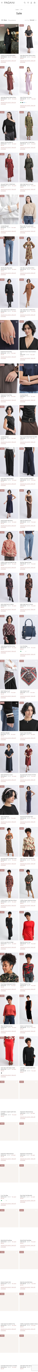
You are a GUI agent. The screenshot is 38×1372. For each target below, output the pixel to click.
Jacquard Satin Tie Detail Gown (9, 858)
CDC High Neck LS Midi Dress (8, 309)
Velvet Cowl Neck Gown (26, 1026)
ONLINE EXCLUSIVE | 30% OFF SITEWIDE (8, 61)
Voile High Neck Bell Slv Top (8, 1324)
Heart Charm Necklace (26, 732)
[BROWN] (24, 651)
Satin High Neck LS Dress (7, 604)
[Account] (31, 2)
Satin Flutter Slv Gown (25, 97)
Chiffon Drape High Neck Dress (9, 900)
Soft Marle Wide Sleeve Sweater (9, 1366)
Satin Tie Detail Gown (25, 520)
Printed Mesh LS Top (25, 984)
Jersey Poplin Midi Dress (7, 520)
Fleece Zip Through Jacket (26, 226)
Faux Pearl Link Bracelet (26, 1195)
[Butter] (3, 1073)
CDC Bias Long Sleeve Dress (27, 267)
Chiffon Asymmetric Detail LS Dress (29, 1324)
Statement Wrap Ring (6, 351)
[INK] (24, 102)
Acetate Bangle (5, 226)
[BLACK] (22, 102)
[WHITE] (22, 651)
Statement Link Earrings (26, 1153)
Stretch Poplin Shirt (6, 1282)
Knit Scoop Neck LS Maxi (7, 942)
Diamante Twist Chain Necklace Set (28, 352)
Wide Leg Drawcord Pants (26, 478)
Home (17, 9)
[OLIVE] (20, 102)
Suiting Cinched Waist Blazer (8, 55)
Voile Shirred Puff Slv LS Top (8, 646)
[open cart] (35, 3)
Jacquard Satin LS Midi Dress (27, 142)
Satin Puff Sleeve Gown (7, 774)
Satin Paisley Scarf (5, 691)
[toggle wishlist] (17, 26)
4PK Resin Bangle (5, 732)
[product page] (9, 39)
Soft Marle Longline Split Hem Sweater (27, 1068)
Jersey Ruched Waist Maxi (26, 816)
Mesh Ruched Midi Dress (26, 1282)
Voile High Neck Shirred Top (27, 858)
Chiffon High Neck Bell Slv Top (8, 562)
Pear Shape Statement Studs (8, 984)
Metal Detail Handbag (6, 1240)
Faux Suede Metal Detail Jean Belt (28, 436)
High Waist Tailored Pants (7, 478)
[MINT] (20, 651)
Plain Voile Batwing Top (6, 1026)
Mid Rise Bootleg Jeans (6, 267)
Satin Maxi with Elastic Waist (8, 1067)
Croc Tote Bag (23, 646)
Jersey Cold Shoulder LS (7, 142)
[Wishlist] (28, 2)
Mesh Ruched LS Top (25, 942)
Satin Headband (5, 816)
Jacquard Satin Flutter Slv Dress (28, 774)
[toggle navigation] (2, 3)
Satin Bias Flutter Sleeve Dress (27, 55)
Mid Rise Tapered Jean (25, 562)
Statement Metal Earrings (26, 1111)
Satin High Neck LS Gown (26, 184)
